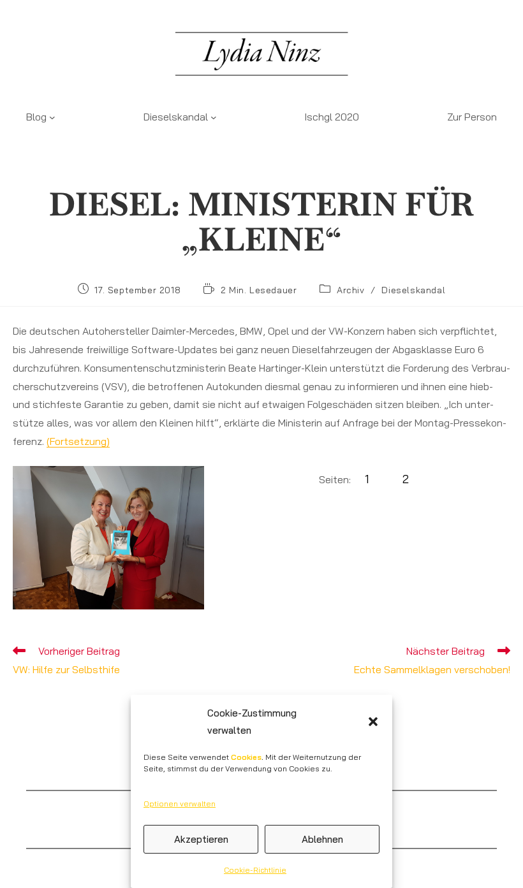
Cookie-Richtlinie (255, 870)
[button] (373, 721)
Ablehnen (322, 839)
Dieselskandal (413, 290)
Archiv (351, 290)
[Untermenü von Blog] (52, 116)
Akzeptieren (201, 839)
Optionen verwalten (180, 803)
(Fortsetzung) (78, 441)
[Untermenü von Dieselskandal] (213, 116)
